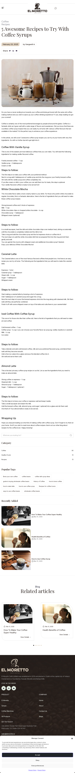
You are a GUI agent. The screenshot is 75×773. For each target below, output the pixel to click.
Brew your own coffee (10, 476)
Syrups (3, 706)
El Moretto (5, 700)
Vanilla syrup (5, 163)
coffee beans (26, 476)
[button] (72, 738)
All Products (5, 716)
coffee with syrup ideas (42, 476)
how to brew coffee (55, 481)
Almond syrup (6, 385)
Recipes (4, 459)
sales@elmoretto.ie (8, 734)
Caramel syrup (6, 273)
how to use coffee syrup (27, 486)
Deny (37, 760)
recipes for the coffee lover (11, 428)
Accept (37, 755)
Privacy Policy (33, 770)
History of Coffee (39, 481)
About (41, 706)
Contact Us (43, 711)
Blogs (41, 716)
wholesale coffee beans (32, 491)
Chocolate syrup (7, 213)
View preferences (37, 766)
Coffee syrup (6, 330)
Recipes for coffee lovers (47, 486)
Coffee (3, 450)
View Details (24, 637)
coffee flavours (59, 129)
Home (41, 700)
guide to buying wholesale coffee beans (16, 481)
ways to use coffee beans (11, 491)
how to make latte (9, 486)
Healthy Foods (6, 455)
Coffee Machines (7, 711)
